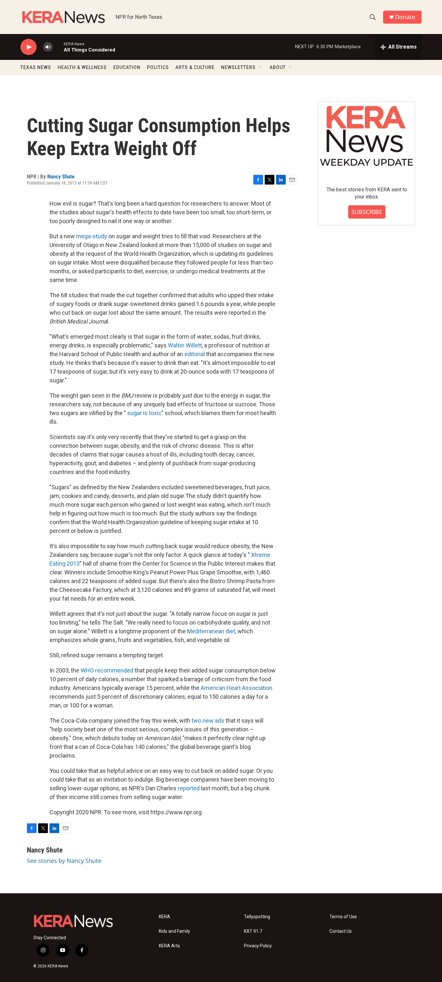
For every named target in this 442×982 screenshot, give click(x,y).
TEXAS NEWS (35, 67)
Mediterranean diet (211, 631)
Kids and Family (174, 931)
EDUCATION (126, 67)
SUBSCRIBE (366, 212)
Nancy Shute (60, 176)
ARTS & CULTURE (195, 67)
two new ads (208, 720)
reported (189, 788)
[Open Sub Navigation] (260, 67)
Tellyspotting (257, 916)
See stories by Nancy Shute (64, 860)
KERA (164, 916)
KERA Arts (169, 945)
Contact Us (340, 931)
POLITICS (158, 67)
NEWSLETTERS (238, 67)
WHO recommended (107, 670)
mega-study (91, 236)
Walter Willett (185, 345)
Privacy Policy (258, 945)
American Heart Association (236, 687)
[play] (28, 47)
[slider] (58, 46)
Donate (405, 17)
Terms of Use (343, 916)
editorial (194, 354)
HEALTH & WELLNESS (82, 67)
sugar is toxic (144, 413)
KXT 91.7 (253, 931)
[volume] (47, 47)
